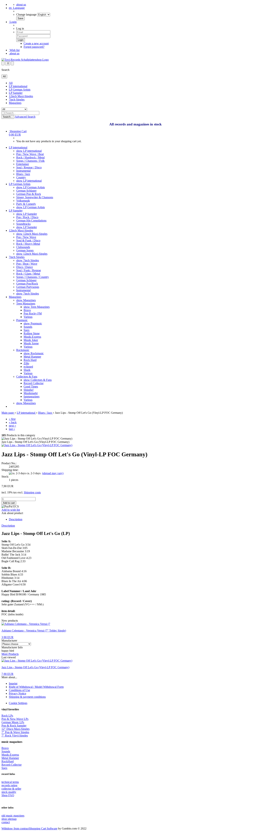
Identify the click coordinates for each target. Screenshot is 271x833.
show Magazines (26, 300)
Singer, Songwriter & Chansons (34, 197)
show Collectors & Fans (38, 379)
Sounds (28, 326)
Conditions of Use (19, 690)
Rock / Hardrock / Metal (30, 157)
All (11, 82)
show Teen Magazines (37, 306)
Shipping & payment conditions (27, 696)
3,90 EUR (7, 637)
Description (15, 519)
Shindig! (29, 389)
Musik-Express (32, 336)
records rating (9, 785)
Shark (27, 369)
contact (5, 822)
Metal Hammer (32, 356)
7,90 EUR (7, 673)
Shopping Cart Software (43, 828)
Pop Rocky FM (33, 313)
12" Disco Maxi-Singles (15, 728)
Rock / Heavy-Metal (28, 243)
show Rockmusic (34, 353)
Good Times (31, 386)
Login (13, 21)
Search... (8, 116)
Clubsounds (23, 247)
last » (12, 429)
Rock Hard (30, 360)
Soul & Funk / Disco (28, 240)
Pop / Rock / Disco (27, 217)
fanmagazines (31, 396)
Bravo (27, 310)
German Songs (25, 250)
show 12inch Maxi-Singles (31, 233)
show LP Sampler (26, 213)
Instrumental (23, 170)
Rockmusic (22, 350)
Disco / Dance (24, 267)
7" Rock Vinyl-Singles (14, 735)
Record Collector (34, 383)
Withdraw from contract (15, 828)
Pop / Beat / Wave (26, 263)
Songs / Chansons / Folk (30, 160)
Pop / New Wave (26, 237)
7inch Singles (17, 99)
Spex (26, 330)
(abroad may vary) (52, 473)
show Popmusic (33, 323)
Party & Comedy (26, 203)
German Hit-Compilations (31, 220)
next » (12, 425)
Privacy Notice (17, 693)
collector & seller (11, 788)
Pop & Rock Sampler (13, 725)
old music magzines (12, 815)
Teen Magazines (25, 303)
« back (13, 422)
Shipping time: (9, 469)
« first (12, 419)
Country (21, 177)
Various (28, 316)
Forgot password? (34, 46)
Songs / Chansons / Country (32, 277)
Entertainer (22, 164)
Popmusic (22, 320)
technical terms (10, 782)
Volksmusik (23, 200)
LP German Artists (19, 89)
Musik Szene (31, 343)
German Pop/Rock (27, 283)
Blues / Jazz (23, 174)
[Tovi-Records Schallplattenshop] (25, 59)
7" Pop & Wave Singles (15, 732)
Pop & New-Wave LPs (14, 718)
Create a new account (36, 43)
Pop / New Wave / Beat (30, 154)
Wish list (14, 50)
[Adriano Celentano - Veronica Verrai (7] (25, 623)
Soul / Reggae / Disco (29, 167)
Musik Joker (31, 340)
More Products (10, 654)
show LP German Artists (30, 187)
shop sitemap (9, 818)
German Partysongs (27, 286)
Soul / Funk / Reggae (28, 270)
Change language (26, 14)
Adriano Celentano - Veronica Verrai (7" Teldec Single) (33, 630)
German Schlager (26, 190)
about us (21, 4)
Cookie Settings (18, 703)
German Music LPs (12, 722)
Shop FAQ (7, 795)
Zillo (26, 363)
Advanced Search (25, 116)
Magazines (15, 102)
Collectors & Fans (26, 376)
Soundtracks (23, 223)
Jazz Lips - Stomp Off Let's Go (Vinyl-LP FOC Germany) (35, 667)
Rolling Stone (32, 333)
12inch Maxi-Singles (21, 96)
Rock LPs (7, 715)
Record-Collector (11, 764)
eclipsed (28, 366)
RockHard (7, 761)
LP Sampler (15, 92)
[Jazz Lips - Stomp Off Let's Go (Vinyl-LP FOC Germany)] (36, 445)
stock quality (8, 792)
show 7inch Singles (27, 260)
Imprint (13, 683)
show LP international (29, 150)
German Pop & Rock (28, 194)
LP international (18, 86)
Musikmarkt (31, 393)
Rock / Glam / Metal (28, 273)
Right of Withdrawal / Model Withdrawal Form (36, 686)
